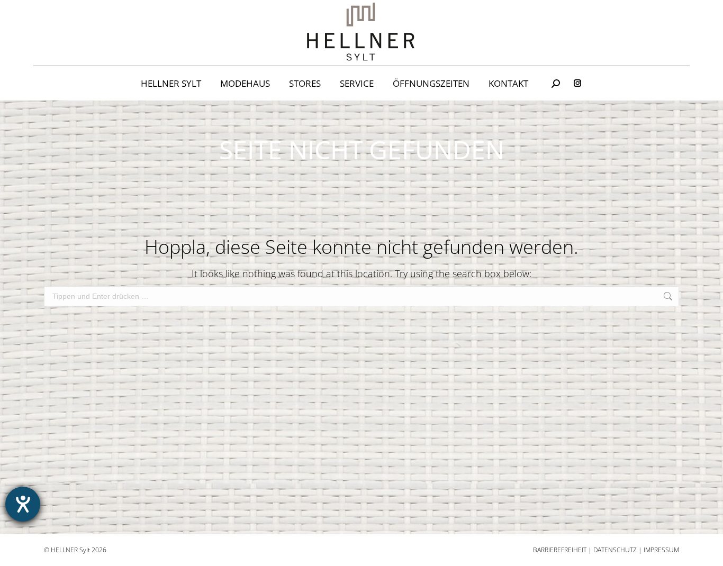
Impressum (661, 549)
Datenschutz (615, 549)
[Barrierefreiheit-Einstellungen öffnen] (22, 504)
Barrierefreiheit (559, 549)
